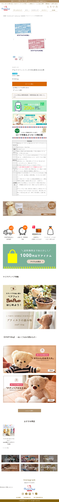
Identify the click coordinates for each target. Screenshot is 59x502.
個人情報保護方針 (38, 497)
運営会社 (48, 3)
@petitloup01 (29, 482)
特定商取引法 (27, 497)
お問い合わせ (55, 3)
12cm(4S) (23, 15)
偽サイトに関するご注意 (29, 1)
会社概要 (18, 497)
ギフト (26, 10)
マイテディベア (34, 10)
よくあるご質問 (40, 3)
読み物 (53, 10)
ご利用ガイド (32, 3)
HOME (4, 15)
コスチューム (17, 15)
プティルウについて (17, 10)
